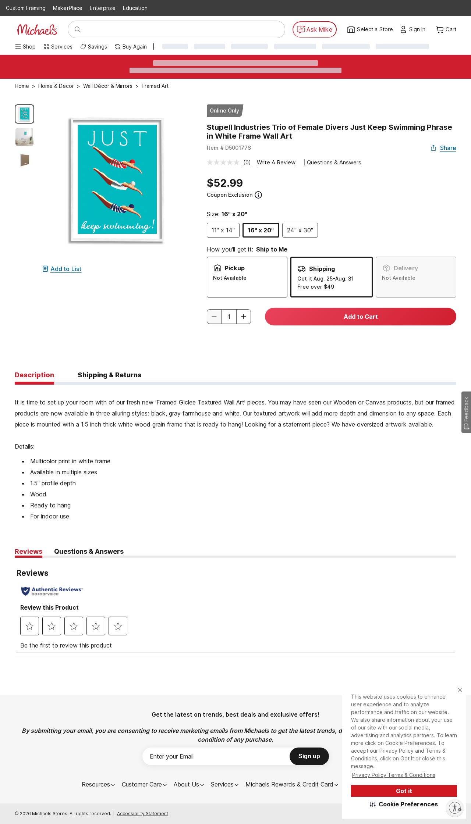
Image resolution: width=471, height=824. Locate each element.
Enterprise (102, 8)
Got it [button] (404, 791)
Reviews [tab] (28, 551)
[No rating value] (225, 162)
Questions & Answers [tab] (89, 551)
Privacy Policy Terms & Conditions (393, 775)
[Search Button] (77, 29)
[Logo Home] (37, 29)
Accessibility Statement (142, 813)
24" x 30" (300, 230)
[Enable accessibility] (455, 808)
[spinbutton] (229, 316)
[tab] (34, 375)
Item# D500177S (229, 148)
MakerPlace (67, 8)
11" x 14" (223, 230)
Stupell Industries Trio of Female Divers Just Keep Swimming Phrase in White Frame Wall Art (329, 131)
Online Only (225, 110)
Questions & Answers (334, 162)
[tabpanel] (235, 453)
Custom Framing (26, 8)
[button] (404, 804)
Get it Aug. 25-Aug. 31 (325, 278)
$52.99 (225, 183)
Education (135, 8)
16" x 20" (261, 230)
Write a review (276, 162)
